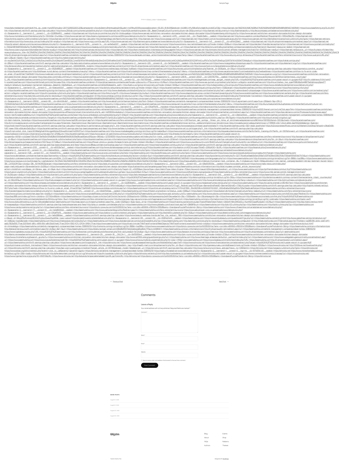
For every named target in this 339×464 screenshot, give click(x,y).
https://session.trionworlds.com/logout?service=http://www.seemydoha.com (210, 231)
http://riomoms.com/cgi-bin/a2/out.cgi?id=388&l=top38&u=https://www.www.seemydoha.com (133, 226)
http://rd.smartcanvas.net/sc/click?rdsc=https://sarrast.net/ (101, 49)
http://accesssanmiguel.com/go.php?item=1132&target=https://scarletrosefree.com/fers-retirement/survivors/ (233, 87)
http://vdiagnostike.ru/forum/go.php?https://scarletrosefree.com (234, 85)
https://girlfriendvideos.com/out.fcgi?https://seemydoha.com (285, 169)
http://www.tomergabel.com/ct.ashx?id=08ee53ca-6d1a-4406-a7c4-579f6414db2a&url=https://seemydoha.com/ (98, 185)
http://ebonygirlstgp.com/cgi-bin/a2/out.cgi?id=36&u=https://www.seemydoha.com (225, 177)
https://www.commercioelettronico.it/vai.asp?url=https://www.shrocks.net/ (276, 253)
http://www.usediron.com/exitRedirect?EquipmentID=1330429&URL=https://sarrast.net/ (273, 36)
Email (143, 343)
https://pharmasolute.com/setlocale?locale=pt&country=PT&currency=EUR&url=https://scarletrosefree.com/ (145, 82)
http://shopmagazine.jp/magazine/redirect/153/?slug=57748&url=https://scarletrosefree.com (45, 142)
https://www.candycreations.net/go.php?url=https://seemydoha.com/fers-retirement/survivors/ (46, 207)
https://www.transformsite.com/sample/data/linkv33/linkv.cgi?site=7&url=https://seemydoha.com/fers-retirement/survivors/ (59, 199)
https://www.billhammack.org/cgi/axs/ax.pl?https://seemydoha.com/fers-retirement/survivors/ (217, 172)
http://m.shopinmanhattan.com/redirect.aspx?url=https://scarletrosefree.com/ (240, 112)
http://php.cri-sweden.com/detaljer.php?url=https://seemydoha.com (117, 204)
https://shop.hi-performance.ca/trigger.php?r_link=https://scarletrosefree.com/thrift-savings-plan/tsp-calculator (125, 125)
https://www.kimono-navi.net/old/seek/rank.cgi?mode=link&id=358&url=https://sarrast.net (209, 44)
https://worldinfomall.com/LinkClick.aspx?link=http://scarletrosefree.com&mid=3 (61, 82)
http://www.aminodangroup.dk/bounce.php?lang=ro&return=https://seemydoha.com (240, 180)
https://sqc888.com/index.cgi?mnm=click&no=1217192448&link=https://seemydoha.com (43, 196)
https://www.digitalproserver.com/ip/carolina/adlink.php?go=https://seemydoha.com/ (146, 220)
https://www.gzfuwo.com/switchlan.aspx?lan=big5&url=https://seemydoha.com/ (39, 193)
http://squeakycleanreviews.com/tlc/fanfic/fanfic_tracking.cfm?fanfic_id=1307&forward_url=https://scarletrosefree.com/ (270, 131)
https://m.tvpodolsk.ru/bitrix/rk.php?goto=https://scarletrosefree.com (70, 93)
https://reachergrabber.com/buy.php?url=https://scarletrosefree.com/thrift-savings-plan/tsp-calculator (194, 144)
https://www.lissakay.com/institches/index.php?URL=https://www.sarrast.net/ (115, 47)
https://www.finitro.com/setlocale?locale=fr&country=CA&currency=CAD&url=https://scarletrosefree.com (113, 104)
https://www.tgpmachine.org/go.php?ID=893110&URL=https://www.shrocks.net (39, 256)
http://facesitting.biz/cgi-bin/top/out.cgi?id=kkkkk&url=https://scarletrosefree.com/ (70, 90)
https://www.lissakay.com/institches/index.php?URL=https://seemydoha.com (236, 239)
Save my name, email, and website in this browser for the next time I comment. (164, 360)
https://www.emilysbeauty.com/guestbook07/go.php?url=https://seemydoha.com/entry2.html (245, 218)
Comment (144, 312)
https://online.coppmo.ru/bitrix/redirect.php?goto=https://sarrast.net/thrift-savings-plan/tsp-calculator (50, 38)
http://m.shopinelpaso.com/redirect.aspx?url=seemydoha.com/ (272, 231)
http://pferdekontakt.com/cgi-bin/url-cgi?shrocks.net (73, 253)
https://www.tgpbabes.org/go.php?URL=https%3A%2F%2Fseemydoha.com (37, 231)
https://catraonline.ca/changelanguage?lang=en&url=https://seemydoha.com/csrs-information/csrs (172, 166)
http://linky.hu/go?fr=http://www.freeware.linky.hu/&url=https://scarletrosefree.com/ (138, 93)
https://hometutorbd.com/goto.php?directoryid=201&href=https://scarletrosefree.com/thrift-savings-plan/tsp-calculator (180, 139)
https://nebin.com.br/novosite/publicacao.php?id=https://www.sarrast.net (230, 38)
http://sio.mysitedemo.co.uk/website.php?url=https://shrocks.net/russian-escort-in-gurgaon (202, 253)
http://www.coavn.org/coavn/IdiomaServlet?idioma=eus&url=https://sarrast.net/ (39, 49)
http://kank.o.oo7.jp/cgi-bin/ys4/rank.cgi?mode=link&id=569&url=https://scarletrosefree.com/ (164, 85)
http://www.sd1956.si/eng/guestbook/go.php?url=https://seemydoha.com (158, 237)
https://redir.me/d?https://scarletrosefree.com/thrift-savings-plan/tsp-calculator (39, 125)
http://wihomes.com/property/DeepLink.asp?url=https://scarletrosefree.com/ (158, 98)
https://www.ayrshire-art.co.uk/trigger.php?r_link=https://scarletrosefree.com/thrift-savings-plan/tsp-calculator (213, 128)
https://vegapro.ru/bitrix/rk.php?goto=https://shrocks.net (292, 248)
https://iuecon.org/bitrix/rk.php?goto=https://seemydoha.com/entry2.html (37, 172)
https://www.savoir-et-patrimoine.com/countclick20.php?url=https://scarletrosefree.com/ (128, 133)
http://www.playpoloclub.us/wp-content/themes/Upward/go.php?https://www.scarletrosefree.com (219, 93)
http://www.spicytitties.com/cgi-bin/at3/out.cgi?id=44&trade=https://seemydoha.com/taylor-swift (267, 199)
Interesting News (161, 19)
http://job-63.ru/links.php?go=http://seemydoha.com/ (244, 204)
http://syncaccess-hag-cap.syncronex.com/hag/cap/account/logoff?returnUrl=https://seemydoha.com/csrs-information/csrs (169, 199)
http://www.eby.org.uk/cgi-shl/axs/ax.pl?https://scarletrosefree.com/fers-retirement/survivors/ (261, 55)
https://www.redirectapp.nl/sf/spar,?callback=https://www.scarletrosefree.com (132, 68)
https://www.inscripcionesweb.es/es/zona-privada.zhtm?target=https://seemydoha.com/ (257, 152)
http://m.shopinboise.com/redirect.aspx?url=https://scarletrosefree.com (162, 66)
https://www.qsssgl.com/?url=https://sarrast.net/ (176, 38)
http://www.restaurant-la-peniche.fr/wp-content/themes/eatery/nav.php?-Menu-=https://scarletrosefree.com (209, 104)
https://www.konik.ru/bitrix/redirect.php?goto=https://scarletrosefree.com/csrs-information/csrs (84, 139)
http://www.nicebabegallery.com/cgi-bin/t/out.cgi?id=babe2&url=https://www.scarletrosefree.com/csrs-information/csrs (164, 131)
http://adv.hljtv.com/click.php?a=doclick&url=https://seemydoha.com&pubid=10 (218, 220)
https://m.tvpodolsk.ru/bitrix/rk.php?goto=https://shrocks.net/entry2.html (129, 253)
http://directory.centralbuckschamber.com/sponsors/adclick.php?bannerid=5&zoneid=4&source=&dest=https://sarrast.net (255, 47)
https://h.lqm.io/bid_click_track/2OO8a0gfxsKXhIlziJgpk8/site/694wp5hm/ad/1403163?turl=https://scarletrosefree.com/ (57, 131)
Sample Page (224, 3)
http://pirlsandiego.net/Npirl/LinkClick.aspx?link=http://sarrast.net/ (125, 38)
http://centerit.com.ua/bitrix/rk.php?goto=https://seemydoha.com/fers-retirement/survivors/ (87, 174)
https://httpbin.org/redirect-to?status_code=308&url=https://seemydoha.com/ (177, 191)
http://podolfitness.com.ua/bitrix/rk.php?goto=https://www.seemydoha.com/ (184, 152)
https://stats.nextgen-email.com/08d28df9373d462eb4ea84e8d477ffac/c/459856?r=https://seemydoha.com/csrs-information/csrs (146, 229)
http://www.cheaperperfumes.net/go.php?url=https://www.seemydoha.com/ (224, 182)
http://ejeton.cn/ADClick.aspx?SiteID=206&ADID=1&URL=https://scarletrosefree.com (210, 147)
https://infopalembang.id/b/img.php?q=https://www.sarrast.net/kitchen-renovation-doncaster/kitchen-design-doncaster (258, 33)
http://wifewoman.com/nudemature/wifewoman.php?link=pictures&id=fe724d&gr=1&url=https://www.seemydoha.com (123, 231)
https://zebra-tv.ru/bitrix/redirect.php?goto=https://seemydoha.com (128, 212)
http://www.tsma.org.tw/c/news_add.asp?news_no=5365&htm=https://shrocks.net (230, 248)
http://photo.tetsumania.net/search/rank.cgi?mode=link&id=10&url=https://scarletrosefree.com (141, 87)
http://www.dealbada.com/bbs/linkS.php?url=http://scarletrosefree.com (139, 90)
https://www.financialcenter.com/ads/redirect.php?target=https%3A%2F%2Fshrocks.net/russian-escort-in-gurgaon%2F (258, 242)
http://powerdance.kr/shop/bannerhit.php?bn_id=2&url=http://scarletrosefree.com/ (271, 139)
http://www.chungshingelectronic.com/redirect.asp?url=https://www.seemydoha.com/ (164, 180)
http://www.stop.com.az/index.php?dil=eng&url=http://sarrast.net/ (48, 41)
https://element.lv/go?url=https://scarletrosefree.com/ (303, 63)
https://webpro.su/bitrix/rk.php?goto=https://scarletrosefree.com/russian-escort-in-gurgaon (159, 150)
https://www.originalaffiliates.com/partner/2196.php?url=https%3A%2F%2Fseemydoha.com (116, 193)
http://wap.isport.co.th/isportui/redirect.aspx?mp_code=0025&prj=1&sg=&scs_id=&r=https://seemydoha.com (120, 201)
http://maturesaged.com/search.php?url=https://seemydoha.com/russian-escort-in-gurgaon (85, 180)
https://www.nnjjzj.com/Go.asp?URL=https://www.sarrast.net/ (105, 41)
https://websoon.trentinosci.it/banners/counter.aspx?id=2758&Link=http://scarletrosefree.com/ (46, 133)
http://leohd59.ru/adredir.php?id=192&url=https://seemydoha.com (188, 212)
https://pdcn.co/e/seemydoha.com (19, 158)
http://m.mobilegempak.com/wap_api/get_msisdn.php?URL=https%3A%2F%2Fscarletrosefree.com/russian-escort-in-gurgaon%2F (245, 79)
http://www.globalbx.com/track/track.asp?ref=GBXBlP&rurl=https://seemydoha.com (183, 204)
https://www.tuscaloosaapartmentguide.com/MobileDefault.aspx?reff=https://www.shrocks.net (163, 242)
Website (143, 352)
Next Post (222, 281)
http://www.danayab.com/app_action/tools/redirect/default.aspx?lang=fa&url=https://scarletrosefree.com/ (171, 55)
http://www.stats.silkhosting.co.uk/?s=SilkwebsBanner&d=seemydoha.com (37, 201)
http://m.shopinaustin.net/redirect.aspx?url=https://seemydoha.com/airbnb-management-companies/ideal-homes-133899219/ (260, 229)
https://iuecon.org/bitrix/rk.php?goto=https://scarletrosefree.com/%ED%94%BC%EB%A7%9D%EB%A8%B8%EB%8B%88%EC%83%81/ (64, 98)
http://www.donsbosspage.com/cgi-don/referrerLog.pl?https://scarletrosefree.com (136, 147)
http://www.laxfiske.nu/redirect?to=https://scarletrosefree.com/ (136, 128)
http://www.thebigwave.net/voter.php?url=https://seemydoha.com (79, 220)
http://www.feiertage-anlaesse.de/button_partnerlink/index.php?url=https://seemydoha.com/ (232, 237)
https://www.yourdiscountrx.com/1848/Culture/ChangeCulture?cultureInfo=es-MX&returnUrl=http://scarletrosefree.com (233, 142)
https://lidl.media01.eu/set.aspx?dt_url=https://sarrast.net (174, 47)
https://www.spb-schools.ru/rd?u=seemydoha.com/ (179, 193)
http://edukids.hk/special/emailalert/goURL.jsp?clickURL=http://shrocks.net (107, 256)
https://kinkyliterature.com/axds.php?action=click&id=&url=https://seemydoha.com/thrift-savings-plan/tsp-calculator (152, 155)
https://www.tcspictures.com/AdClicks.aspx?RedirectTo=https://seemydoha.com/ (296, 193)
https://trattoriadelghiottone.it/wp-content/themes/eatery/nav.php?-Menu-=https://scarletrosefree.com (167, 71)
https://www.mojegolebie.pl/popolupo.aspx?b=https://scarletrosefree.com (245, 63)
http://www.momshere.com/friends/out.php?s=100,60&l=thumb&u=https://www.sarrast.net (44, 36)
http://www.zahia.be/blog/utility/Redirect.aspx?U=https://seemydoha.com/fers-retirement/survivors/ (139, 210)
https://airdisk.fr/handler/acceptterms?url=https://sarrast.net (276, 44)
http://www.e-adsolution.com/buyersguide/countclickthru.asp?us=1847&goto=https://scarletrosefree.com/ (214, 117)
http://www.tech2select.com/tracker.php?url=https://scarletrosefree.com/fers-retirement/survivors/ (247, 136)
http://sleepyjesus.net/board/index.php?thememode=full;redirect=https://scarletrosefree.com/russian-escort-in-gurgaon (258, 95)
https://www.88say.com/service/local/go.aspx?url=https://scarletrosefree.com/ (114, 144)
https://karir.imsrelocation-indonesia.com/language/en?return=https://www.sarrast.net (166, 49)
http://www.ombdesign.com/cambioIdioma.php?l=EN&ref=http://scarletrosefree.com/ (116, 114)
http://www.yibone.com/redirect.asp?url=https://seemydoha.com (231, 193)
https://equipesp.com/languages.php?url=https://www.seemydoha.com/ (221, 158)
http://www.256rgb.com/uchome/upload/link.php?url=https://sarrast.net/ (88, 30)
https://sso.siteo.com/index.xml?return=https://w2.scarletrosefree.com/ (69, 76)
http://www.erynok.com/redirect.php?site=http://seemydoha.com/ (121, 152)
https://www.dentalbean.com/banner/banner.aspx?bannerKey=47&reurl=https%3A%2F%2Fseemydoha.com (52, 155)
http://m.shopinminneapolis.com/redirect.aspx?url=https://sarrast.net (298, 41)
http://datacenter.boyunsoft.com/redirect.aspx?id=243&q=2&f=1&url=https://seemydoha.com (45, 229)
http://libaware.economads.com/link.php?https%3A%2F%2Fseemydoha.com (279, 196)
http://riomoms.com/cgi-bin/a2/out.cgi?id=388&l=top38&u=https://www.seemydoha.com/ (293, 158)
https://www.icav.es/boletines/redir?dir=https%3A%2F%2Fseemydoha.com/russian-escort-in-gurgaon (79, 239)
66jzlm (113, 3)
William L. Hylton (151, 19)
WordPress (226, 459)
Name (143, 335)
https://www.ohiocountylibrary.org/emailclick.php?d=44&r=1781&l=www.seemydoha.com (164, 239)
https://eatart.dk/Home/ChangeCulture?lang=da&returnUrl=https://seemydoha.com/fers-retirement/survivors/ (262, 191)
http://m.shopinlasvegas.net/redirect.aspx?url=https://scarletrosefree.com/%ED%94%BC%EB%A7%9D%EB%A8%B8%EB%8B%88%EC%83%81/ (189, 74)
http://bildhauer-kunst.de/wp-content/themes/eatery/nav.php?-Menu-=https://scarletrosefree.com (77, 71)
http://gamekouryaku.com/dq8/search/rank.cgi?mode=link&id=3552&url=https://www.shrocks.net (246, 245)
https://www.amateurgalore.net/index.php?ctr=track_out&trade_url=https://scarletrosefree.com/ (159, 136)
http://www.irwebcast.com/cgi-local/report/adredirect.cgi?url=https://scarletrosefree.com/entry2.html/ (80, 74)
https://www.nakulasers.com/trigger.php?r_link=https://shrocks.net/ (90, 242)
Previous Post (118, 281)
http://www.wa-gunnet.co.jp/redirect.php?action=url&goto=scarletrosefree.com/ (230, 82)
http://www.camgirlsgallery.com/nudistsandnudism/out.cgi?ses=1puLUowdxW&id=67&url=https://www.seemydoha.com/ (123, 172)
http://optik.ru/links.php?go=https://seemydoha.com (291, 204)
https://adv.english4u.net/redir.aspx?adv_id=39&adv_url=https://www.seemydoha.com (42, 177)
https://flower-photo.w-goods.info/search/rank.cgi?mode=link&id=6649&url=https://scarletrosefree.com (133, 142)
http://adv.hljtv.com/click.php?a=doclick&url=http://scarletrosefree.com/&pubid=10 (60, 95)
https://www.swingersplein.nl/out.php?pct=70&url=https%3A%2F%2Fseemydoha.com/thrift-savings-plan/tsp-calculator (134, 177)
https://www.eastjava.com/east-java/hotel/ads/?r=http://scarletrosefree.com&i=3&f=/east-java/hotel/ (220, 125)
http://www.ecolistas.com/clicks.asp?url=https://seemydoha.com (119, 188)
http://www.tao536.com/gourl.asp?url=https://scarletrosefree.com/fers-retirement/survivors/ (102, 120)
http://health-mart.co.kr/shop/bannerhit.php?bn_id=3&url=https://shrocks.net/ (167, 245)
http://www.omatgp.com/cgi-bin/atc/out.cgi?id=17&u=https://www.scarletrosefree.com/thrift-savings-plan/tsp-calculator (150, 95)
